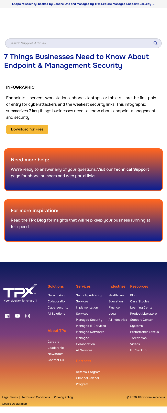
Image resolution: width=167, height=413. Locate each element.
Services (83, 286)
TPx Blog (37, 220)
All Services (84, 350)
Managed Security (89, 320)
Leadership (56, 348)
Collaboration (57, 301)
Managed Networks (90, 332)
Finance (114, 307)
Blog (133, 295)
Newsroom (55, 354)
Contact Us (56, 360)
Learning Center (142, 307)
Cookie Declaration (14, 403)
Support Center (141, 320)
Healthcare (116, 295)
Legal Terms (10, 397)
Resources (139, 286)
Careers (53, 342)
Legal (112, 314)
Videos (135, 344)
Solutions (56, 286)
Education (116, 301)
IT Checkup (138, 350)
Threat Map (138, 338)
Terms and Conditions (36, 397)
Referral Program (88, 372)
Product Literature (143, 314)
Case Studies (139, 301)
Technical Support (131, 169)
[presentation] (7, 316)
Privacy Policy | (64, 397)
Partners (83, 361)
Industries (117, 286)
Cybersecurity (58, 307)
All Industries (118, 320)
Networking (56, 295)
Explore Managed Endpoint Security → (128, 4)
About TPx (57, 330)
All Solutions (56, 314)
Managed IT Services (91, 326)
